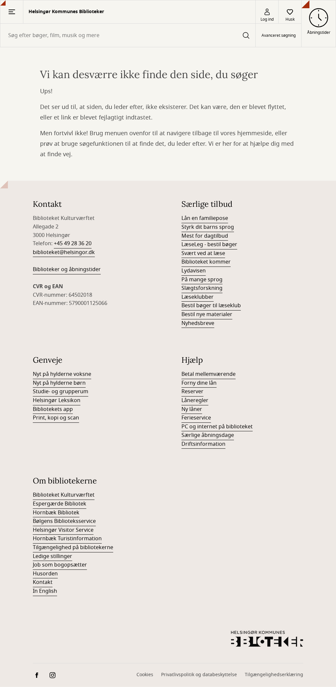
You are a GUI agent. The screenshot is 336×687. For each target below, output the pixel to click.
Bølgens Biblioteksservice (64, 521)
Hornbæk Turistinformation (67, 539)
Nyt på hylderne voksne (62, 374)
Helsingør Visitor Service (63, 530)
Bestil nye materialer (206, 314)
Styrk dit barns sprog (207, 227)
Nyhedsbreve (197, 323)
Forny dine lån (199, 383)
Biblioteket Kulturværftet (63, 495)
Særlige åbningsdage (207, 435)
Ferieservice (196, 418)
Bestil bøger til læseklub (211, 306)
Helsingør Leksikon (56, 400)
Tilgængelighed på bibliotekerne (73, 547)
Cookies (144, 674)
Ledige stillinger (52, 556)
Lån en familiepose (204, 218)
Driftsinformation (203, 444)
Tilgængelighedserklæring (274, 674)
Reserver (192, 392)
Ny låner (191, 409)
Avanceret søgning (279, 35)
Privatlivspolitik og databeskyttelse (199, 674)
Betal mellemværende (208, 374)
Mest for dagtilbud (204, 236)
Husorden (45, 574)
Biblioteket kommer (206, 262)
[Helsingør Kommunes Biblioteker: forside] (267, 638)
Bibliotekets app (53, 409)
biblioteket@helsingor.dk (64, 252)
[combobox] (127, 35)
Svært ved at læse (203, 253)
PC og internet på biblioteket (217, 427)
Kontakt (42, 582)
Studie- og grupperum (60, 392)
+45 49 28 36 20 (73, 243)
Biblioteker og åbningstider (67, 269)
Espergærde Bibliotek (59, 504)
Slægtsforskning (201, 288)
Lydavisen (193, 271)
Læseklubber (197, 297)
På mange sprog (201, 280)
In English (45, 591)
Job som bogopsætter (60, 565)
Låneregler (194, 400)
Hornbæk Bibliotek (56, 513)
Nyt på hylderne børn (59, 383)
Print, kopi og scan (56, 418)
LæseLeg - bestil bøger (209, 244)
